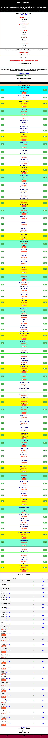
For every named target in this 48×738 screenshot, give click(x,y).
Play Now (24, 93)
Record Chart (8, 582)
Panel (45, 89)
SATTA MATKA (24, 727)
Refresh (24, 21)
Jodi (2, 89)
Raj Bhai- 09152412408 (24, 73)
